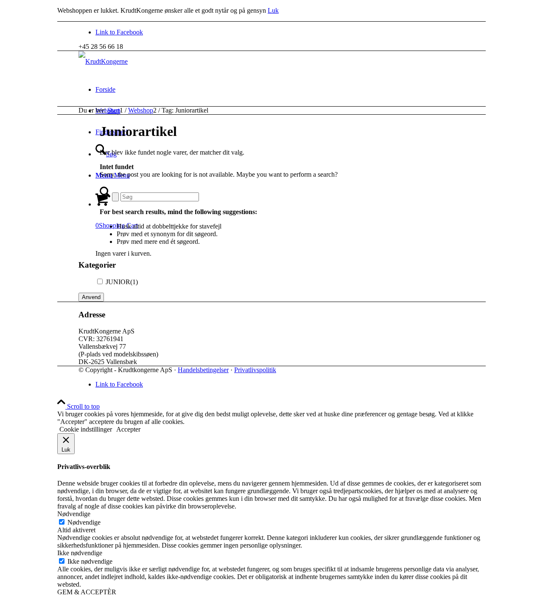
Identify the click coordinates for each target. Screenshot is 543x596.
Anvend (91, 297)
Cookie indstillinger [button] (85, 429)
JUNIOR (122, 281)
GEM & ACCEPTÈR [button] (86, 592)
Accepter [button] (128, 429)
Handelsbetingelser (203, 369)
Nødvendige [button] (73, 513)
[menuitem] (301, 89)
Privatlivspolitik (255, 369)
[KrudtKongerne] (103, 61)
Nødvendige (84, 522)
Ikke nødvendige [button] (79, 552)
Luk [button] (273, 10)
